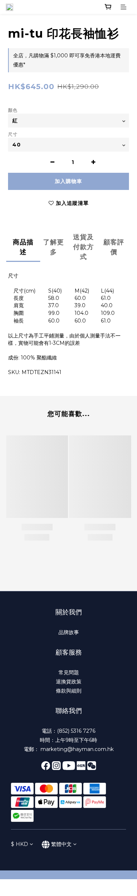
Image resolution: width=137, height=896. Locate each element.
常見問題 (68, 672)
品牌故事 (68, 632)
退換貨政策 (68, 681)
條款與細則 (68, 690)
